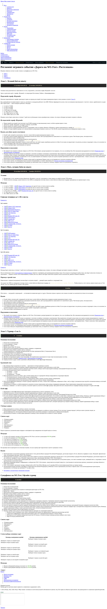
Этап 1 (5, 73)
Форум (9, 46)
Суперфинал (7, 77)
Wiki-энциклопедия (12, 50)
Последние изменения (13, 9)
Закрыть (3, 607)
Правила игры (22, 358)
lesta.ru (2, 571)
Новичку (9, 18)
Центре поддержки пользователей (63, 160)
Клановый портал (11, 32)
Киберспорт (7, 38)
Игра (5, 5)
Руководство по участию (13, 42)
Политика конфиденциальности (12, 581)
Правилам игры (99, 151)
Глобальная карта (11, 29)
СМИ (5, 578)
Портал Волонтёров (12, 49)
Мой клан (9, 33)
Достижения (10, 23)
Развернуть (4, 200)
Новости (9, 8)
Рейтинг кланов (11, 30)
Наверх (3, 570)
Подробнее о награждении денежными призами (17, 470)
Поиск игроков (11, 45)
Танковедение (10, 12)
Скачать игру (10, 6)
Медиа (8, 47)
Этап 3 (5, 76)
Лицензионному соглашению (12, 152)
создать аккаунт (102, 62)
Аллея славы (10, 36)
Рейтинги (9, 11)
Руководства (7, 16)
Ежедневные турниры (13, 39)
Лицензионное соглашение (35, 358)
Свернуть (3, 267)
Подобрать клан (11, 35)
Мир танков (7, 1)
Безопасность (10, 22)
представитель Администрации (23, 273)
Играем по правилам (12, 25)
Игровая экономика (12, 21)
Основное (9, 19)
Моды (8, 15)
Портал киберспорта (12, 40)
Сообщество (7, 43)
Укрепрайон (10, 28)
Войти (94, 62)
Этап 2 (5, 75)
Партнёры (6, 577)
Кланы (5, 26)
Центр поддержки (8, 574)
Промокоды (10, 14)
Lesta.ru (13, 1)
